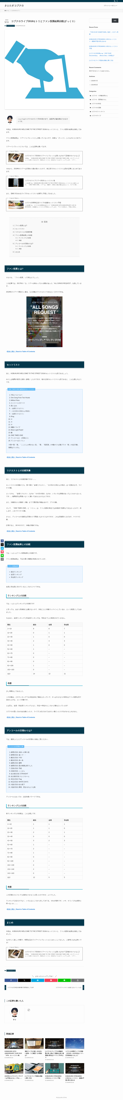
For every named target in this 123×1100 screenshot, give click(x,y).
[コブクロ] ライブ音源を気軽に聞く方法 (101, 60)
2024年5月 (94, 84)
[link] (28, 1010)
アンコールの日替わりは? (24, 243)
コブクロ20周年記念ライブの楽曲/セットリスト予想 (43, 202)
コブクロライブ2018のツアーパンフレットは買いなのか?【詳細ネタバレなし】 (52, 155)
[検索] (117, 1)
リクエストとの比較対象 (23, 232)
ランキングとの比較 (25, 238)
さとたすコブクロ (14, 5)
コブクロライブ (10, 25)
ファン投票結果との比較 (23, 235)
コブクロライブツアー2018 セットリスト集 (40, 180)
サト (14, 1020)
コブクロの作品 (96, 103)
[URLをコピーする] (77, 980)
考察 (20, 240)
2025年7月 (94, 80)
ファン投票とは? (21, 225)
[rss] (114, 1)
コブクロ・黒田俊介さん (99, 99)
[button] (11, 980)
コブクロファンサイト (98, 111)
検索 (115, 20)
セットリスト (20, 229)
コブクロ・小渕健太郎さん (100, 95)
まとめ (17, 252)
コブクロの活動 (96, 107)
